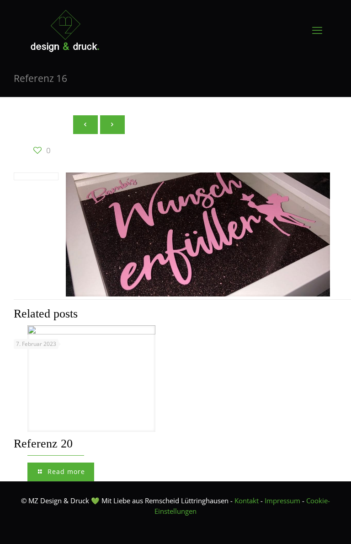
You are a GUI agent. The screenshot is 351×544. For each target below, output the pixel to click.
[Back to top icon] (307, 525)
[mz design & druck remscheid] (64, 29)
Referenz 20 (43, 443)
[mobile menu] (317, 30)
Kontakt (246, 500)
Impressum (282, 500)
